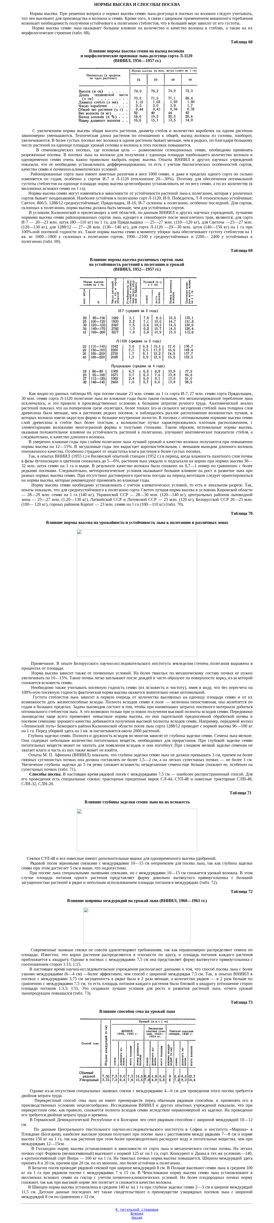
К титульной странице (137, 1209)
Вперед (137, 1214)
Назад (137, 1218)
